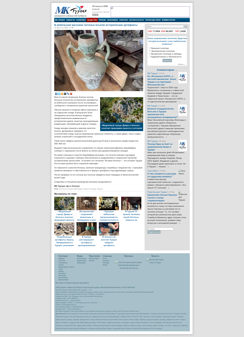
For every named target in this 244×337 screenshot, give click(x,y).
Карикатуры (81, 263)
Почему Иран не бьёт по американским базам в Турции (159, 147)
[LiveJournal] (68, 94)
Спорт (60, 269)
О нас (105, 258)
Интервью (62, 273)
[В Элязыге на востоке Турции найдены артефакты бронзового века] (110, 223)
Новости (70, 20)
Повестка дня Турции (157, 192)
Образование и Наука (66, 267)
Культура (123, 20)
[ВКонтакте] (56, 94)
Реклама (106, 263)
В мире (61, 265)
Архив (105, 265)
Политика (81, 20)
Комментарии (168, 20)
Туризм (102, 20)
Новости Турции (89, 189)
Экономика (112, 20)
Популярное (62, 263)
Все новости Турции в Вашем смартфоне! (72, 283)
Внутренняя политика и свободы (166, 54)
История (69, 189)
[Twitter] (59, 94)
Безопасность (136, 20)
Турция (100, 189)
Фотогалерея (63, 277)
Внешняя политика (160, 48)
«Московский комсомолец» (110, 287)
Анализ (61, 271)
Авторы (91, 260)
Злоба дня (62, 275)
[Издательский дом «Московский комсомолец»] (128, 262)
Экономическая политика (163, 51)
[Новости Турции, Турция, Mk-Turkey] (155, 260)
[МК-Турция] (72, 11)
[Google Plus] (71, 94)
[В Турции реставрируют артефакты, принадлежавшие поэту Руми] (88, 223)
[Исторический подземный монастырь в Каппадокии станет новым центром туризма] (88, 198)
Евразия (61, 258)
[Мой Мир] (65, 94)
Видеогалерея (63, 280)
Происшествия (153, 20)
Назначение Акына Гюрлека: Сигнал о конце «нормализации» (162, 198)
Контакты (106, 260)
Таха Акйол (152, 171)
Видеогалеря (81, 260)
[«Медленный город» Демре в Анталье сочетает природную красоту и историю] (65, 198)
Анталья (62, 189)
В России (61, 260)
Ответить (167, 60)
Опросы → (182, 64)
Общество (92, 20)
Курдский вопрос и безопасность (166, 57)
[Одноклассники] (62, 94)
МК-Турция (60, 20)
